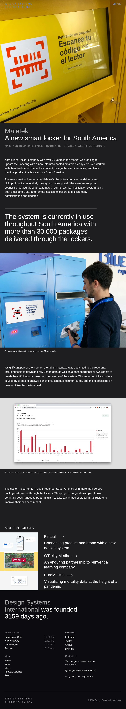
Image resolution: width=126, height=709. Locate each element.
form (90, 676)
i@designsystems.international (80, 670)
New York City (12, 640)
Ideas (7, 668)
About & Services (13, 671)
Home (8, 660)
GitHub (68, 644)
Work (7, 664)
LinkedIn (69, 648)
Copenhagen (11, 644)
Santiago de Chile (13, 637)
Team (7, 675)
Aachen (8, 648)
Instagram (70, 637)
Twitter (68, 641)
